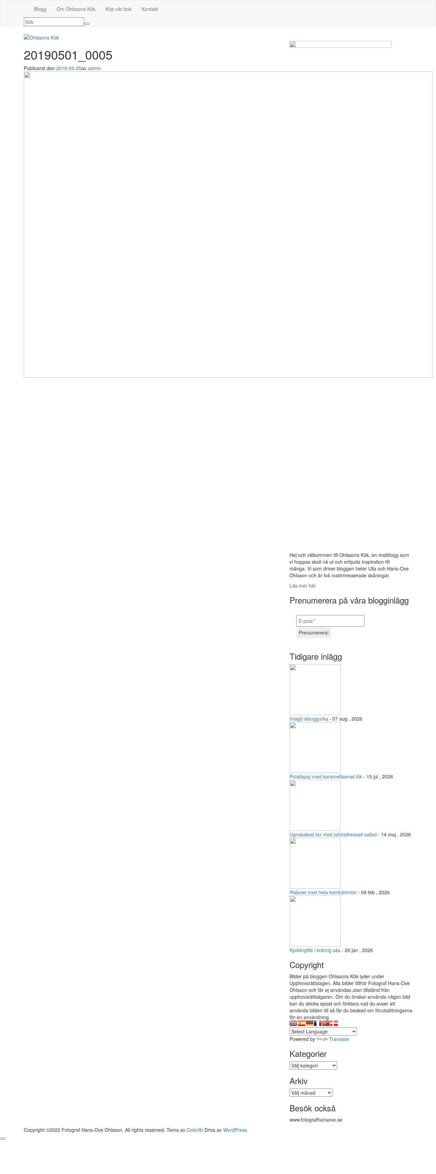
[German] (309, 1023)
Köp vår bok (118, 8)
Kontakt (150, 8)
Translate (339, 1038)
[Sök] (87, 24)
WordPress (235, 1129)
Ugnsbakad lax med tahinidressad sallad (333, 834)
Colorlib (195, 1129)
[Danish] (334, 1023)
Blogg (40, 8)
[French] (318, 1023)
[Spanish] (301, 1023)
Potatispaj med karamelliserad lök (326, 776)
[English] (293, 1023)
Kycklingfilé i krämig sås (315, 950)
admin (94, 68)
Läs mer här (303, 585)
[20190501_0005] (228, 224)
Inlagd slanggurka (309, 718)
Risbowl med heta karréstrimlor (323, 892)
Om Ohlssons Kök (76, 8)
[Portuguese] (326, 1023)
